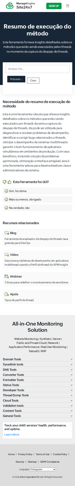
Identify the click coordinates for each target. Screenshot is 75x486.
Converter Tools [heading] (13, 375)
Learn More (11, 434)
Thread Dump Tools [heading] (16, 395)
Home (11, 454)
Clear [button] (33, 80)
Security (20, 461)
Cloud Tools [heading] (11, 400)
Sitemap (32, 461)
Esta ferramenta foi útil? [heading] (31, 182)
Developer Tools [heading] (13, 390)
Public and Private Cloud (31, 342)
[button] (16, 79)
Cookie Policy (60, 454)
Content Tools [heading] (12, 411)
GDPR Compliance (50, 461)
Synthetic (45, 338)
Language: (24, 469)
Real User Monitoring (53, 346)
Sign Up (54, 5)
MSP (43, 351)
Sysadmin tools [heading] (13, 364)
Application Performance (24, 346)
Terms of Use (42, 454)
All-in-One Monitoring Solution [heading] (37, 327)
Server (57, 338)
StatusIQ (34, 351)
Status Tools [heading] (11, 385)
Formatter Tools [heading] (13, 380)
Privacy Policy (25, 454)
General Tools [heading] (12, 416)
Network (53, 342)
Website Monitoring (26, 338)
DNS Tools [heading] (10, 369)
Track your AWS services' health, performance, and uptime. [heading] (35, 427)
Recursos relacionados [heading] (21, 223)
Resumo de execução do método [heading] (37, 30)
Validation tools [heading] (13, 405)
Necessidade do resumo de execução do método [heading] (36, 104)
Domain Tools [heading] (12, 359)
